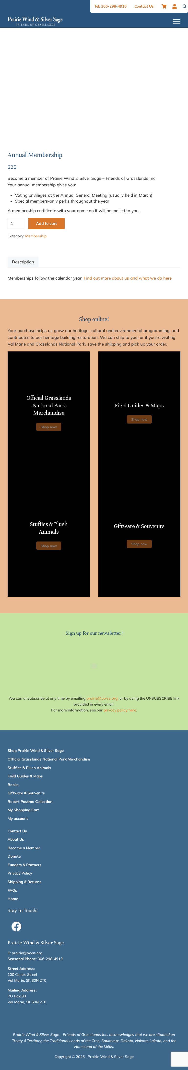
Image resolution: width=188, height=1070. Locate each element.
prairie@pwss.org (102, 698)
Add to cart (46, 223)
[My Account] (176, 6)
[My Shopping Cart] (164, 6)
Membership (36, 236)
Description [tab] (23, 261)
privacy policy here (120, 710)
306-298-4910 (50, 958)
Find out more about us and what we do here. (128, 278)
